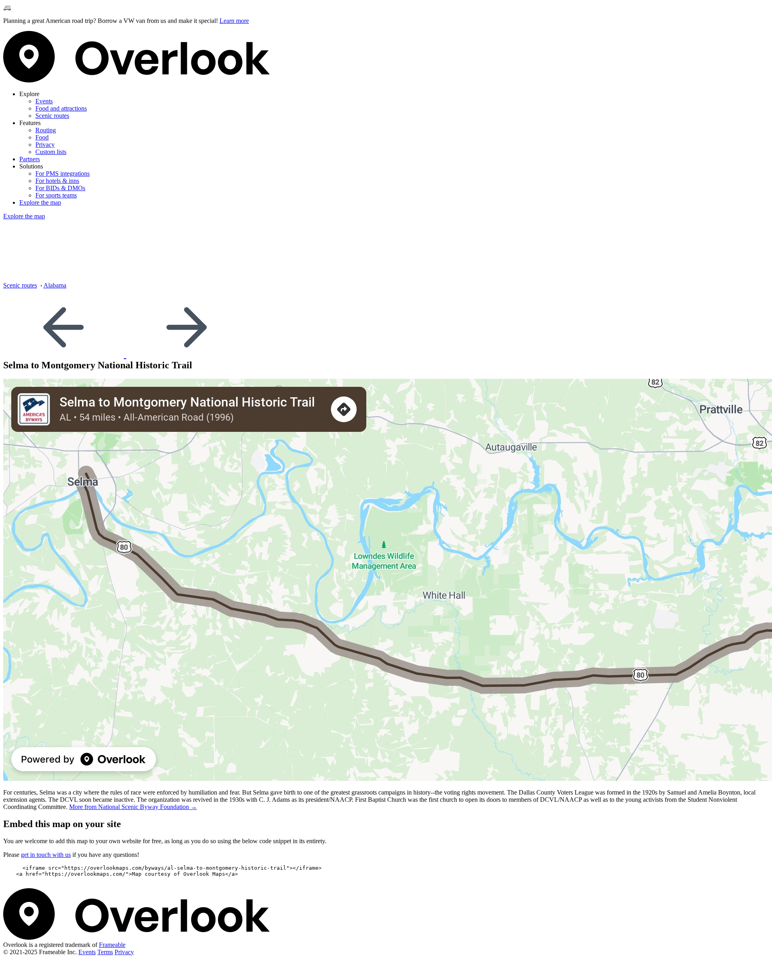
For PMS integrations (62, 173)
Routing (45, 130)
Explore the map (40, 202)
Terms (105, 952)
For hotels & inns (57, 180)
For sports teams (56, 195)
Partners (29, 159)
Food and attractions (61, 108)
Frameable (112, 944)
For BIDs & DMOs (60, 188)
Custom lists (50, 151)
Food (42, 137)
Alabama (54, 285)
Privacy (45, 144)
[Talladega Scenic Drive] (186, 354)
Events (44, 101)
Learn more (234, 20)
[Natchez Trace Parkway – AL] (64, 354)
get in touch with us (46, 854)
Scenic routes (52, 115)
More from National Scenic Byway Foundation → (133, 806)
